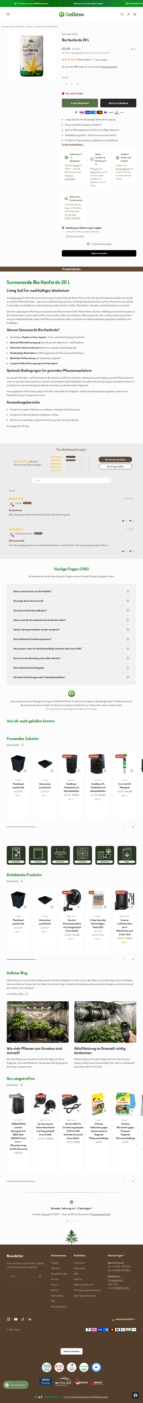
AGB (76, 1273)
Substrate (29, 26)
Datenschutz (79, 1268)
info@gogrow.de (115, 1280)
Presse (54, 1284)
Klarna (96, 168)
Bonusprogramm (123, 168)
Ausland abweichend (100, 1214)
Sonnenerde (70, 34)
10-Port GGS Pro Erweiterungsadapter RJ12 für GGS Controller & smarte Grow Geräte (73, 1131)
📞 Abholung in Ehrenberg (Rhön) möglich (74, 3)
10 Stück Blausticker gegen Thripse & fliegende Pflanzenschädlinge (125, 1131)
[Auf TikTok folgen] (23, 1319)
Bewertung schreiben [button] (115, 459)
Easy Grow (71, 780)
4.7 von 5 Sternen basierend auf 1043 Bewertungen (86, 1396)
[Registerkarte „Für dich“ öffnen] (135, 1395)
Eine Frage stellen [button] (115, 466)
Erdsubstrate (39, 26)
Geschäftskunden (59, 1273)
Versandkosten (77, 52)
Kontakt (54, 1262)
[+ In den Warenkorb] (25, 770)
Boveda (98, 916)
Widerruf (78, 1279)
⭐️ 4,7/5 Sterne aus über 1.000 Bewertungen (18, 3)
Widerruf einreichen (99, 253)
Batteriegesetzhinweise (85, 1295)
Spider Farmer (71, 916)
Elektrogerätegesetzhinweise (87, 1290)
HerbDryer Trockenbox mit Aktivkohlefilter (71, 787)
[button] (69, 59)
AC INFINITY (18, 1120)
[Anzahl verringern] (66, 83)
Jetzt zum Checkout (118, 103)
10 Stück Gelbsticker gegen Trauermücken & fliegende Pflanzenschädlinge (99, 1131)
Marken (54, 1290)
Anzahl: (65, 77)
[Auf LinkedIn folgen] (30, 1319)
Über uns (55, 1268)
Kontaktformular (121, 1287)
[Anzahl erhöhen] (77, 83)
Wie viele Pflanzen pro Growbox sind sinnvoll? (34, 1050)
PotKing (18, 780)
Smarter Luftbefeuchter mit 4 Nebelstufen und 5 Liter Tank (124, 927)
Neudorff (98, 1120)
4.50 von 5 (33, 461)
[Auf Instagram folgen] (8, 1319)
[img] (16, 498)
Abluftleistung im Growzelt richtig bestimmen (99, 1050)
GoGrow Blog (57, 1295)
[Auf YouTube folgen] (16, 1319)
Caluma (124, 780)
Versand (76, 165)
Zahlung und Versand (83, 1284)
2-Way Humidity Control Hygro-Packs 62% (98, 924)
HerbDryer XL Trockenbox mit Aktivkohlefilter (98, 787)
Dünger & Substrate (17, 26)
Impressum (79, 1262)
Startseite (5, 26)
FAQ (53, 1301)
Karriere (55, 1279)
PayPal (93, 172)
